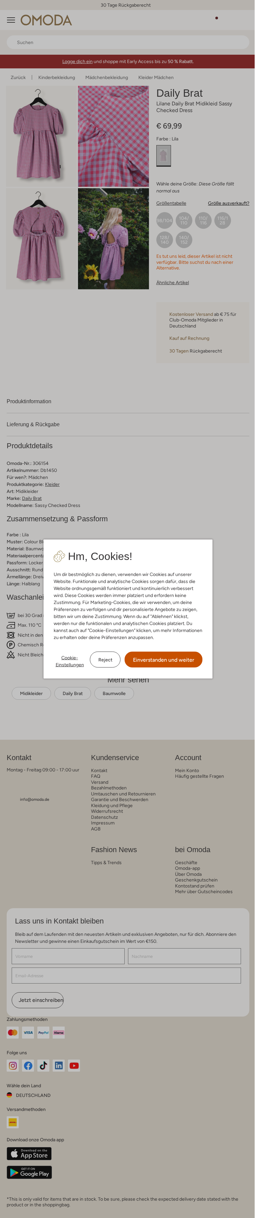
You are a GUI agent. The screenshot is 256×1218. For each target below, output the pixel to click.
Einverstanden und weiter (161, 660)
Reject (103, 659)
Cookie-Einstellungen (67, 661)
